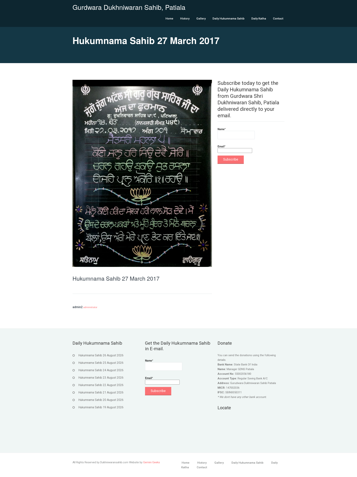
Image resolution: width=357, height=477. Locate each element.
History (184, 18)
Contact (278, 18)
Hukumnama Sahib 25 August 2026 (100, 363)
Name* (222, 129)
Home (169, 18)
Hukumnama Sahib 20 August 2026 (100, 400)
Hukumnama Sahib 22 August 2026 (100, 385)
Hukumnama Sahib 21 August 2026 (100, 392)
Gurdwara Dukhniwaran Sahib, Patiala (129, 7)
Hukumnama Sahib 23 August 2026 (100, 377)
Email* (221, 146)
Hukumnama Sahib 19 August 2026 (100, 407)
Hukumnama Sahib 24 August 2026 (100, 370)
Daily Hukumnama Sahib (229, 18)
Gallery (201, 18)
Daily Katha (258, 18)
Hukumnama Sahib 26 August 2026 (100, 355)
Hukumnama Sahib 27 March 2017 (116, 278)
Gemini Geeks (151, 462)
